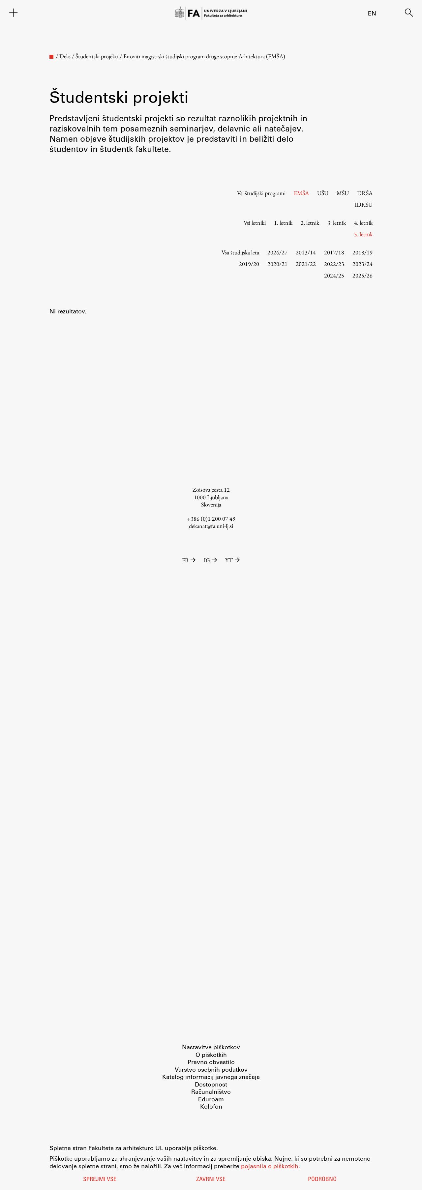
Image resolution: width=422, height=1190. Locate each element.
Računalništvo (211, 1091)
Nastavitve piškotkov (211, 1047)
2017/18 (334, 252)
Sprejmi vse (99, 1180)
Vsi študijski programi (261, 193)
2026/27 (277, 252)
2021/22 (306, 264)
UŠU (322, 193)
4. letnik (363, 222)
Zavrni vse (211, 1180)
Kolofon (211, 1106)
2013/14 (306, 252)
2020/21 (277, 264)
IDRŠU (364, 204)
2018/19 (362, 252)
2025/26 (362, 275)
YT (229, 560)
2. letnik (310, 222)
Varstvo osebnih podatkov (211, 1069)
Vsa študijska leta (240, 252)
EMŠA (301, 193)
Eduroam (211, 1099)
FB (185, 560)
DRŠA (365, 193)
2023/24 (362, 264)
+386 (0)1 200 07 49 (211, 518)
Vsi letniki (255, 222)
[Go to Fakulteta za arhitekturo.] (51, 57)
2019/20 (249, 264)
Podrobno (322, 1180)
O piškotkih (211, 1055)
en (372, 13)
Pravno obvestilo (211, 1062)
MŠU (343, 193)
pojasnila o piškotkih (269, 1166)
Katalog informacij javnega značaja (211, 1077)
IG (207, 560)
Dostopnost (211, 1084)
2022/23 (334, 264)
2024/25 (334, 275)
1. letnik (283, 222)
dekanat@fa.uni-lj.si (211, 526)
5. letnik (363, 234)
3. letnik (336, 222)
